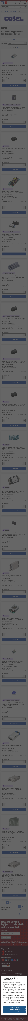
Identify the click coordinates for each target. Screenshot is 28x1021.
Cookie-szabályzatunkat (14, 1002)
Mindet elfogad (14, 1007)
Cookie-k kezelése (14, 1009)
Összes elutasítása (14, 1012)
